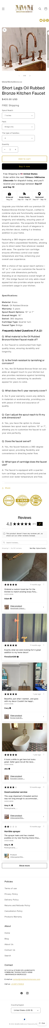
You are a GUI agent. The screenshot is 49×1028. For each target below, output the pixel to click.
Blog (7, 939)
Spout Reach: (7, 110)
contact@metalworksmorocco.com (26, 979)
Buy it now (24, 166)
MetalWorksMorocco (21, 1024)
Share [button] (7, 488)
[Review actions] (43, 584)
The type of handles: (10, 133)
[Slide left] (19, 75)
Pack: (4, 122)
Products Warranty (13, 917)
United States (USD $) (23, 1010)
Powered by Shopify (34, 1024)
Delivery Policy (12, 900)
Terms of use (11, 888)
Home (7, 933)
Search (8, 955)
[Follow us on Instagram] (44, 20)
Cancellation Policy (14, 911)
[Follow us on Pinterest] (47, 20)
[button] (3, 9)
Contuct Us (10, 950)
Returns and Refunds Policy (17, 905)
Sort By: (33, 548)
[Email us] (41, 20)
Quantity (5, 144)
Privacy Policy (11, 894)
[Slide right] (29, 75)
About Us (9, 944)
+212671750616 (17, 984)
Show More (8, 594)
